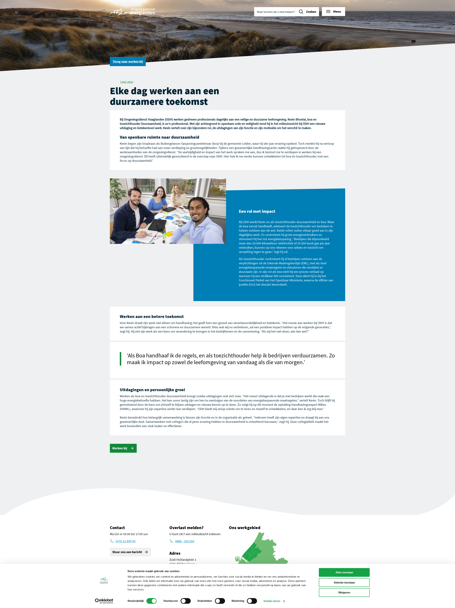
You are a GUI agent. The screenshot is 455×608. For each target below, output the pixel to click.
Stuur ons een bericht (127, 552)
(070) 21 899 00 (125, 541)
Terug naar (128, 61)
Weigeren (344, 592)
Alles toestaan (344, 572)
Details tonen (272, 600)
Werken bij (120, 448)
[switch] (186, 601)
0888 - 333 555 (184, 541)
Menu (337, 11)
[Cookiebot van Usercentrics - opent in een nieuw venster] (104, 601)
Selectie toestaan (344, 582)
